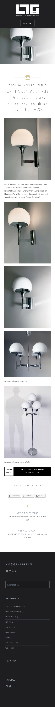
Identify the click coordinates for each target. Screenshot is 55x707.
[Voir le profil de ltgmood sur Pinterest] (10, 686)
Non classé (9, 632)
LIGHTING (41, 85)
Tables (7, 648)
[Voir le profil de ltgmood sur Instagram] (6, 686)
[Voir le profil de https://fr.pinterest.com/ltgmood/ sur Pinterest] (13, 571)
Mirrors (8, 627)
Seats (7, 638)
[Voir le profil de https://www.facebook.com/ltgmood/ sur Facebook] (6, 571)
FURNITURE (9, 617)
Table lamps (9, 643)
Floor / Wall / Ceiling (21, 85)
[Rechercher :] (27, 585)
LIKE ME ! (11, 661)
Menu (29, 23)
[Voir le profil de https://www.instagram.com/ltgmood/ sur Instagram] (10, 571)
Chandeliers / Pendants (14, 606)
